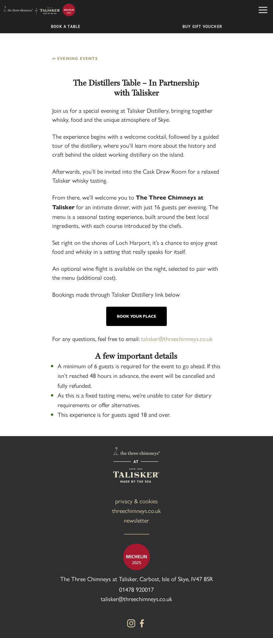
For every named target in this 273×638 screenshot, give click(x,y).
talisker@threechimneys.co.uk (136, 598)
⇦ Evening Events (75, 58)
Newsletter (136, 520)
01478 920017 (136, 589)
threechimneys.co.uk (136, 510)
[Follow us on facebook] (142, 623)
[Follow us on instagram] (131, 623)
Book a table (65, 26)
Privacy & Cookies (136, 501)
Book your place (136, 316)
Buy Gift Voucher (202, 26)
